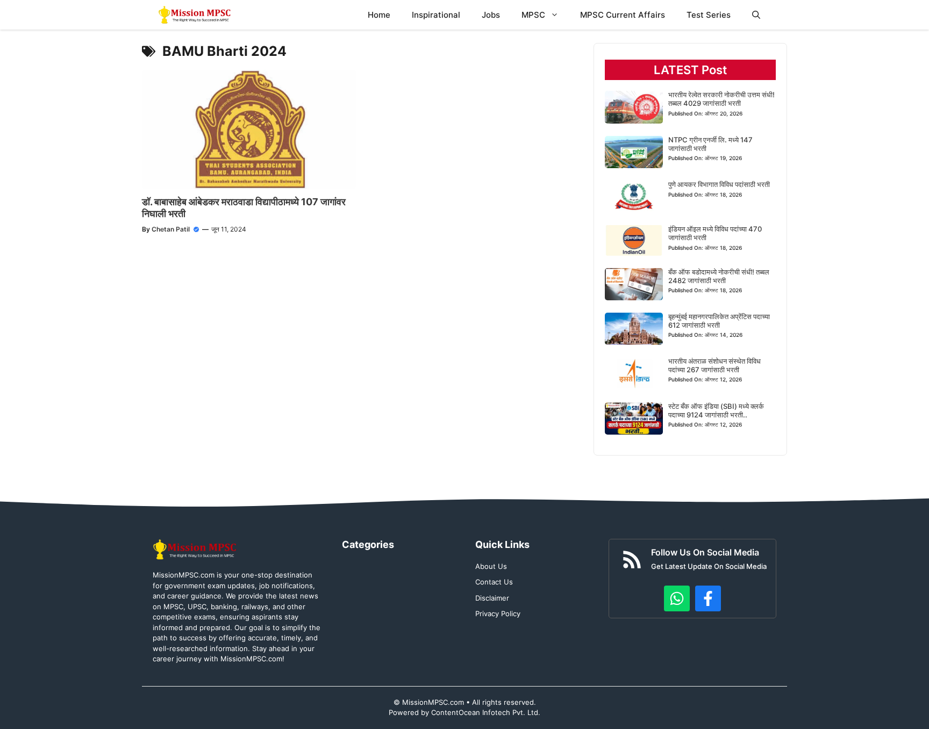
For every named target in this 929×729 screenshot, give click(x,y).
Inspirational (436, 15)
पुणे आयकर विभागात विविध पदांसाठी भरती (719, 184)
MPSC (533, 15)
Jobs (491, 15)
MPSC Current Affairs (622, 15)
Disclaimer (492, 598)
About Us (491, 566)
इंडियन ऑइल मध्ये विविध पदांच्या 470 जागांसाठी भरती (715, 233)
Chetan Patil (171, 229)
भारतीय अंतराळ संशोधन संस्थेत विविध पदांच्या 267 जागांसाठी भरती (714, 365)
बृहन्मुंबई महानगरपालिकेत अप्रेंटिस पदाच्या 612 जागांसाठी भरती (719, 320)
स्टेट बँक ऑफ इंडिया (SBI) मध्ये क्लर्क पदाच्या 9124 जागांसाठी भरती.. (716, 410)
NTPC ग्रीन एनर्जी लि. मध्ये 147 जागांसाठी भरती (710, 144)
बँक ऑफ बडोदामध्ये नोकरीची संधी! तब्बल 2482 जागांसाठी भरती (718, 276)
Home (379, 15)
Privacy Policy (497, 613)
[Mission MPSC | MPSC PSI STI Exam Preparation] (195, 15)
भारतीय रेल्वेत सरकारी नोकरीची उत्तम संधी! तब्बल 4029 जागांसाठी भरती (721, 98)
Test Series (709, 15)
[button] (756, 15)
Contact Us (494, 582)
